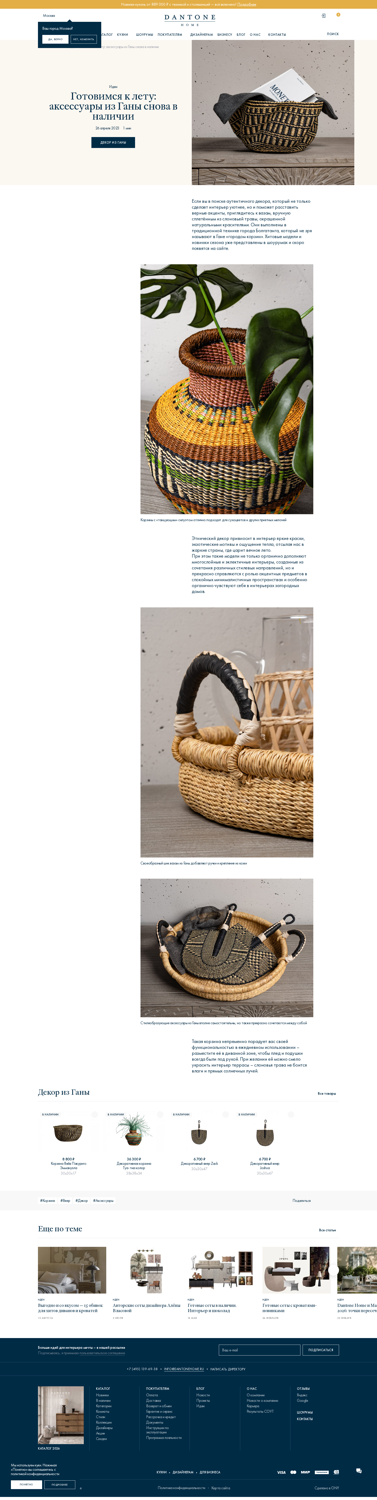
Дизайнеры (104, 1428)
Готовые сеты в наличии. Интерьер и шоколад (212, 1308)
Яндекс (302, 1395)
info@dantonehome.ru (184, 1369)
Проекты (203, 1400)
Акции (100, 1433)
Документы (154, 1422)
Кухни (161, 1472)
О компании (256, 1395)
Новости (203, 1395)
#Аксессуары (103, 1200)
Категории (103, 1406)
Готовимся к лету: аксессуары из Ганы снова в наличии (119, 46)
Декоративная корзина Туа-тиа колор (134, 1165)
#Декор (81, 1200)
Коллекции (104, 1422)
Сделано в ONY (327, 1488)
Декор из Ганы (113, 142)
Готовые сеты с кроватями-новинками (289, 1308)
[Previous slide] (43, 1270)
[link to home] (190, 20)
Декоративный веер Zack (199, 1163)
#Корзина (47, 1200)
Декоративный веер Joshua (264, 1165)
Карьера (253, 1406)
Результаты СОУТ (260, 1411)
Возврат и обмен (159, 1406)
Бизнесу (225, 35)
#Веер (65, 1200)
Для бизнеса (210, 1472)
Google (302, 1400)
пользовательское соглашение (102, 1353)
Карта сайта (220, 1488)
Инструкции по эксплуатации (157, 1430)
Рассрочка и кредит (161, 1417)
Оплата (152, 1395)
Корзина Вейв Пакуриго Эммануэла (68, 1165)
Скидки (101, 1438)
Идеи (113, 86)
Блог (241, 35)
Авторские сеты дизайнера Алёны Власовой (146, 1308)
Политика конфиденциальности (181, 1488)
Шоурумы (144, 35)
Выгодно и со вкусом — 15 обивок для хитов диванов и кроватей (70, 1308)
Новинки (102, 1395)
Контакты (277, 35)
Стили (100, 1417)
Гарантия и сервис (159, 1411)
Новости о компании (262, 1400)
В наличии (103, 1400)
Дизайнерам (201, 35)
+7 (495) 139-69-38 (142, 1369)
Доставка (153, 1400)
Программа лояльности (164, 1437)
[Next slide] (333, 1270)
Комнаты (102, 1411)
